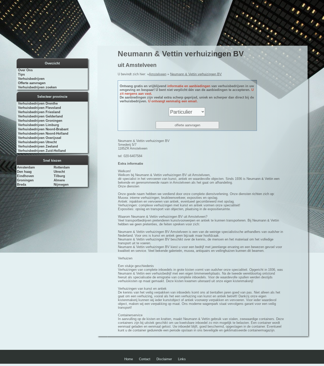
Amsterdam (26, 167)
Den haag (24, 172)
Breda (21, 184)
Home (128, 359)
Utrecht (59, 172)
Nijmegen (61, 184)
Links (182, 359)
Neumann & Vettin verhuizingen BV (196, 74)
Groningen (25, 180)
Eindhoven (25, 176)
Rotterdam (62, 167)
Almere (59, 180)
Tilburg (59, 176)
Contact (144, 359)
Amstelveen (157, 74)
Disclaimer (164, 359)
